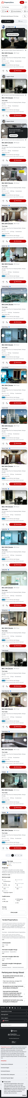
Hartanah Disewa (5, 1071)
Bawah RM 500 (5, 951)
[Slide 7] (17, 179)
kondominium (21, 925)
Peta (21, 21)
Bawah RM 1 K (13, 951)
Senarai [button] (8, 21)
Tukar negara (4, 1018)
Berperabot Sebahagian (18, 967)
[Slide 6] (16, 179)
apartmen (4, 926)
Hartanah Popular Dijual (7, 1078)
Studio (3, 958)
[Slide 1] (10, 179)
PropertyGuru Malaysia (7, 1064)
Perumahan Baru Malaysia (8, 1074)
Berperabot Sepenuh (6, 967)
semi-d (9, 926)
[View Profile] (14, 27)
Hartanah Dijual (5, 1067)
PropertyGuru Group (6, 1011)
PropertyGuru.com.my (6, 1047)
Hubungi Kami (4, 1014)
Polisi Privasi (7, 1088)
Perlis (3, 944)
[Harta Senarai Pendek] (25, 81)
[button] (7, 874)
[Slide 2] (11, 179)
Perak (7, 944)
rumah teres (14, 925)
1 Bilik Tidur (8, 958)
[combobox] (13, 7)
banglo (12, 926)
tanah (18, 926)
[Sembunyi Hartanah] (21, 81)
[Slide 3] (12, 179)
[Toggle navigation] (26, 2)
